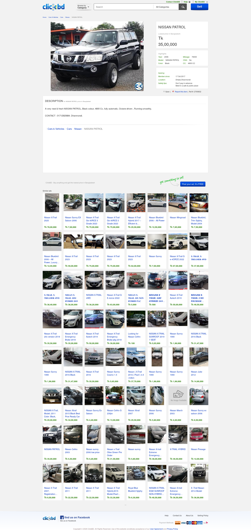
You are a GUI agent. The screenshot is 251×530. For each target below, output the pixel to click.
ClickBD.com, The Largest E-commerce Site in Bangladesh (53, 7)
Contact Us (177, 515)
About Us (189, 515)
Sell (199, 6)
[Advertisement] (125, 151)
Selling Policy (203, 515)
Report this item (181, 91)
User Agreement (156, 529)
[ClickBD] (49, 518)
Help (166, 515)
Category (82, 6)
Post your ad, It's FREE (193, 184)
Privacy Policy (172, 529)
